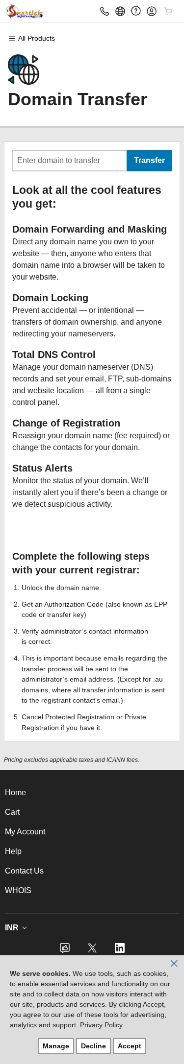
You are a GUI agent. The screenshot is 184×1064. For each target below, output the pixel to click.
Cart (12, 812)
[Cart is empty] (168, 11)
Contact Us (24, 871)
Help (13, 851)
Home (15, 792)
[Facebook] (65, 951)
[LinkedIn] (120, 951)
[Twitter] (92, 951)
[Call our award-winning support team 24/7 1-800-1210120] (136, 11)
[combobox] (69, 160)
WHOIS (18, 890)
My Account (25, 832)
